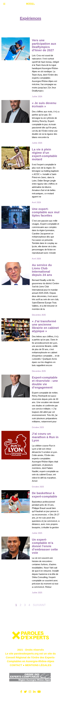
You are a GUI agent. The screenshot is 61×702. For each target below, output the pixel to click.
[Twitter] (25, 691)
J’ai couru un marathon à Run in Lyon (45, 437)
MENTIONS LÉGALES (38, 665)
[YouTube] (39, 691)
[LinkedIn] (34, 691)
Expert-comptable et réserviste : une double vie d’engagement (45, 382)
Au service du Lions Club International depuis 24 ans (42, 269)
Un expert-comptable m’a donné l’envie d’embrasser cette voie (45, 546)
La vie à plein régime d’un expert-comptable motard (44, 154)
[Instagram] (30, 691)
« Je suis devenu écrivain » (44, 104)
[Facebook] (21, 691)
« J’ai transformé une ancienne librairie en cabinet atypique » (45, 326)
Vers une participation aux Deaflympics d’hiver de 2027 (44, 45)
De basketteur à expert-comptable (44, 494)
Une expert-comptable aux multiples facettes (45, 212)
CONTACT (16, 665)
